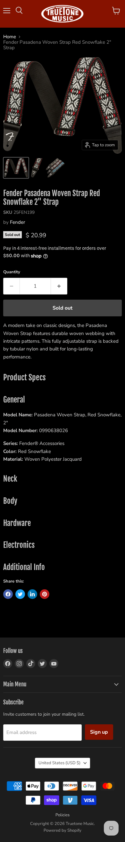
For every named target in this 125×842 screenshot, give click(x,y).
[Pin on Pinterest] (44, 594)
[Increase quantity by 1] (59, 286)
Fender (17, 222)
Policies (62, 815)
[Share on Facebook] (8, 594)
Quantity (11, 272)
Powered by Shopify (62, 830)
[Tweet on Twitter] (20, 594)
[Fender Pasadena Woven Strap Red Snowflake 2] (16, 168)
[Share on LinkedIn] (32, 594)
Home (9, 37)
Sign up (99, 732)
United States (59, 763)
